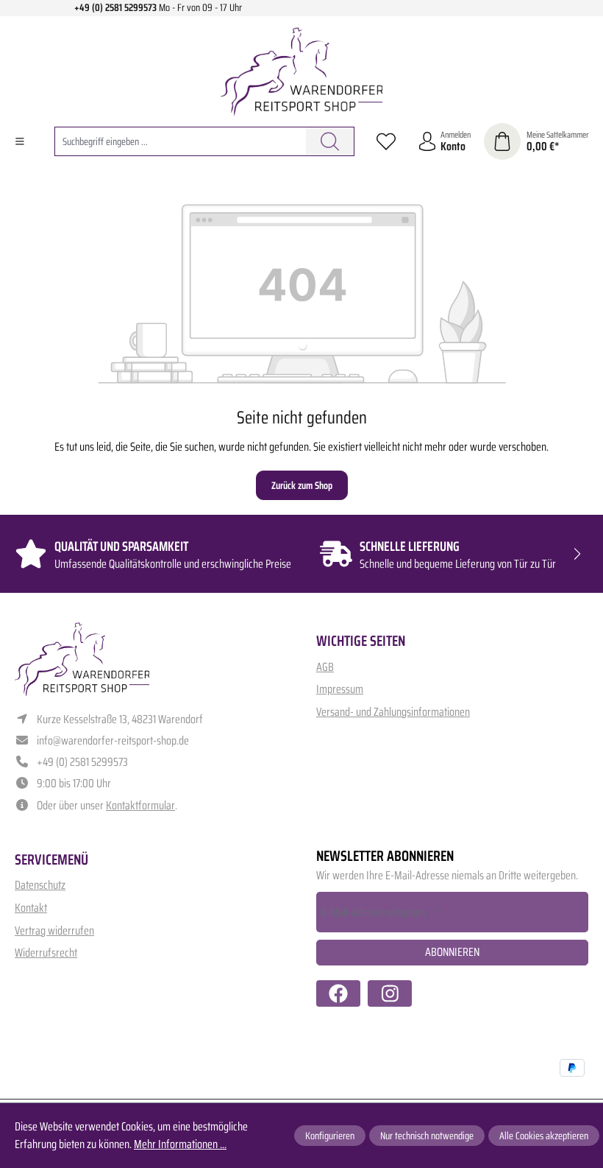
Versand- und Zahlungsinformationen (393, 712)
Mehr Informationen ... (180, 1144)
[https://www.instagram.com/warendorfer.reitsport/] (390, 993)
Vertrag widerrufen (54, 930)
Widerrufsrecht (46, 952)
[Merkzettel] (386, 141)
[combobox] (180, 141)
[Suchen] (330, 141)
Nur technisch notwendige (427, 1135)
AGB (325, 667)
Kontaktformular (140, 805)
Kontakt (31, 907)
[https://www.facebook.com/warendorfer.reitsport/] (338, 993)
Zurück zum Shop (301, 485)
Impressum (339, 689)
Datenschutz (40, 885)
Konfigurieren (329, 1135)
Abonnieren (452, 952)
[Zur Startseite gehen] (301, 71)
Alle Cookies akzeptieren (543, 1135)
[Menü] (20, 141)
